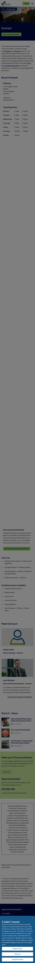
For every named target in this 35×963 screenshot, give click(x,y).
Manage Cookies (17, 948)
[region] (17, 939)
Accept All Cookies (17, 959)
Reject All (17, 954)
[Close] (33, 918)
